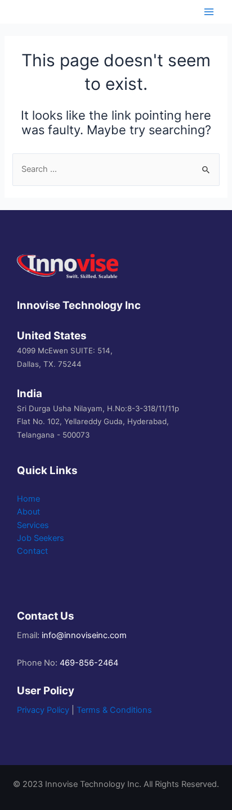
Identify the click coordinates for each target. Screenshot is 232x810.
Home (28, 499)
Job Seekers (40, 538)
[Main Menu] (209, 12)
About (28, 512)
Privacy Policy (43, 710)
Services (33, 525)
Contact (32, 551)
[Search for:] (115, 169)
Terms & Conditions (114, 710)
